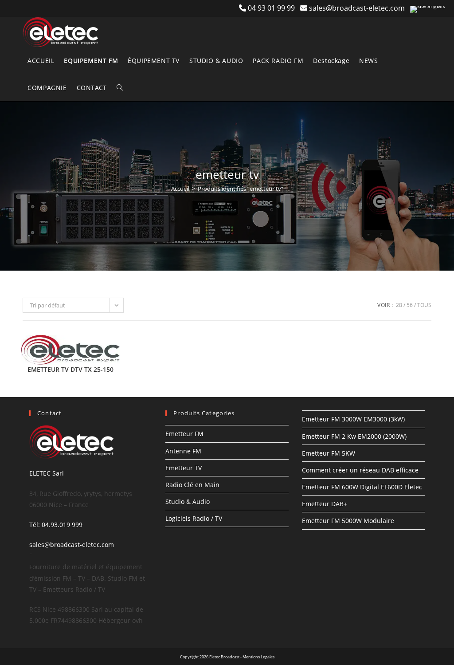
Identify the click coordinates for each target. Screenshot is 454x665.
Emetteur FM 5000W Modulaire (348, 520)
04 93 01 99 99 (274, 8)
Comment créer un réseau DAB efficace (360, 470)
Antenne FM (183, 451)
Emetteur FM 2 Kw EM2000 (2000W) (354, 436)
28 (399, 305)
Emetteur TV (183, 468)
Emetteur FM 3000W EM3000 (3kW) (353, 419)
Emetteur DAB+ (324, 504)
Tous (424, 305)
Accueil (180, 189)
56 (410, 305)
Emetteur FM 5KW (328, 453)
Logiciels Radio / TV (193, 518)
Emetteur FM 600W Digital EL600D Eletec (362, 487)
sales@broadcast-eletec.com (357, 8)
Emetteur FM (184, 433)
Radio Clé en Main (192, 484)
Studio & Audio (187, 501)
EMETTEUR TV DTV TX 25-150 (70, 369)
